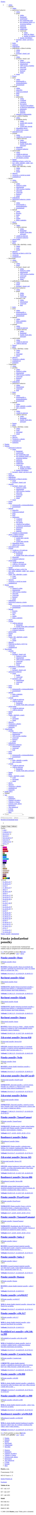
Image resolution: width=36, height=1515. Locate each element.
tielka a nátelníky (21, 220)
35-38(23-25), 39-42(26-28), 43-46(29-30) (17, 1053)
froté (21, 305)
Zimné (18, 171)
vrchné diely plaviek (26, 126)
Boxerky (18, 213)
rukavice (14, 173)
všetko (10, 5)
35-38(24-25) (7, 884)
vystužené (23, 100)
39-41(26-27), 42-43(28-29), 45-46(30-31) (17, 973)
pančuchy (15, 45)
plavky (14, 222)
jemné (18, 52)
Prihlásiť (31, 818)
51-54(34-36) (7, 932)
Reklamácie (12, 805)
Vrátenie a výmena (14, 802)
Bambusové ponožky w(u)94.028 (16, 1414)
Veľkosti (14, 826)
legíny (14, 43)
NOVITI (5, 836)
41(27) (5, 901)
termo (10, 503)
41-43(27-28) (7, 903)
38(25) (5, 889)
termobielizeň (20, 85)
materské (22, 112)
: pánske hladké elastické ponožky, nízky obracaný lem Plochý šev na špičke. (15, 1323)
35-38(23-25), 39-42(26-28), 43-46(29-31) (17, 993)
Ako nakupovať (13, 807)
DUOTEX (6, 834)
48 (21, 952)
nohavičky (19, 90)
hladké (22, 295)
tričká (14, 243)
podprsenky (15, 517)
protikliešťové (16, 177)
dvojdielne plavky (17, 536)
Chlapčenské (8, 1445)
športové (22, 71)
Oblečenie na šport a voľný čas (21, 253)
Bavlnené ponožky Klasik (13, 997)
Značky (4, 826)
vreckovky (15, 255)
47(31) (5, 928)
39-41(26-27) (7, 895)
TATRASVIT (7, 842)
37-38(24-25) (7, 888)
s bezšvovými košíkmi (26, 105)
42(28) (5, 905)
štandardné (23, 17)
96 (25, 952)
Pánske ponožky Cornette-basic (16, 1354)
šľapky (14, 76)
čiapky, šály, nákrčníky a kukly (17, 574)
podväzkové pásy (17, 131)
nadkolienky (16, 46)
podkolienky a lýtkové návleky (17, 479)
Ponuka (7, 1438)
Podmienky (11, 798)
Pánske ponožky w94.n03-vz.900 (16, 1396)
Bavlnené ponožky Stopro (13, 1017)
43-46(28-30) (7, 913)
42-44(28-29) (7, 909)
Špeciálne (7, 1447)
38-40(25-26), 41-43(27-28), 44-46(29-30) (17, 1033)
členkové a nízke (25, 62)
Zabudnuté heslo (13, 819)
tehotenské (23, 27)
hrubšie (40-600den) (26, 38)
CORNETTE (7, 832)
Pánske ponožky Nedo (11, 1057)
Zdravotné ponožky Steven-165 (16, 1157)
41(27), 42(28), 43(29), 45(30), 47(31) (15, 1133)
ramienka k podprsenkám (23, 114)
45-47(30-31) (7, 924)
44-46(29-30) (7, 918)
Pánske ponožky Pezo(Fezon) (15, 1197)
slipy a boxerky (20, 408)
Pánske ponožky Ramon (12, 1277)
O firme (10, 809)
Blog (9, 812)
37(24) (5, 886)
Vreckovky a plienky (18, 359)
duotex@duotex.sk (6, 1479)
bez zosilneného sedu (26, 20)
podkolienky (16, 197)
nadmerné (23, 26)
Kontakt (10, 810)
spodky (18, 218)
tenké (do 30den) (29, 34)
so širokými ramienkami (27, 107)
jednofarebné (24, 64)
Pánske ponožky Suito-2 (12, 1237)
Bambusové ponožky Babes (14, 1137)
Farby (8, 826)
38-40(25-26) (7, 891)
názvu (22, 953)
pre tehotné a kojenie (22, 158)
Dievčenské (8, 1443)
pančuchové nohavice (15, 447)
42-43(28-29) (7, 907)
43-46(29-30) (7, 915)
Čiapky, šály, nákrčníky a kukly (18, 637)
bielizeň (10, 508)
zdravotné (23, 67)
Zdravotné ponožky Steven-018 (16, 1037)
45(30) (5, 920)
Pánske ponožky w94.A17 (13, 1313)
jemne (14, 449)
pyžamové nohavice (22, 149)
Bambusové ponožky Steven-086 (16, 1177)
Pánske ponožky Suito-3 (12, 1257)
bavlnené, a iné (16, 678)
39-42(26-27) (7, 897)
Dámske (7, 1440)
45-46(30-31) (7, 922)
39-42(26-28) (7, 899)
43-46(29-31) (7, 916)
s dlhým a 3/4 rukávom (23, 156)
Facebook (4, 1482)
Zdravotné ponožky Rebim (14, 1095)
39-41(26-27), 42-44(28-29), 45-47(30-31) (17, 1253)
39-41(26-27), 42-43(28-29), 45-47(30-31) (17, 1091)
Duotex (3, 1)
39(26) (5, 893)
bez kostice (23, 104)
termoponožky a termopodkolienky (21, 82)
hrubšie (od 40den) (29, 36)
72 (23, 952)
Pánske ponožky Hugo (12, 957)
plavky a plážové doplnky (16, 534)
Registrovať (4, 819)
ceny (17, 953)
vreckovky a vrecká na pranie (21, 175)
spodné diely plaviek (26, 123)
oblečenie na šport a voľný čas (21, 161)
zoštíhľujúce (23, 29)
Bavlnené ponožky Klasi (12, 977)
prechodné (19, 354)
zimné (22, 72)
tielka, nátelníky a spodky (24, 406)
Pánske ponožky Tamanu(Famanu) (18, 1217)
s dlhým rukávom (21, 343)
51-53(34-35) (7, 930)
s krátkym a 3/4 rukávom (23, 137)
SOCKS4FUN (7, 838)
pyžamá (10, 548)
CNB (4, 830)
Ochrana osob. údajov (15, 803)
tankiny (22, 125)
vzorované (23, 69)
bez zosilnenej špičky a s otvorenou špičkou (27, 23)
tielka (17, 93)
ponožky (11, 484)
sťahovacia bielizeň (22, 92)
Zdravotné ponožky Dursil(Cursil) (17, 1075)
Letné (18, 170)
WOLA (5, 844)
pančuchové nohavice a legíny (21, 199)
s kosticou (23, 102)
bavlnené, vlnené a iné (23, 53)
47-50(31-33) (7, 926)
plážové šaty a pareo (22, 130)
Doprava (11, 797)
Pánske (3, 934)
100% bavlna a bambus (27, 65)
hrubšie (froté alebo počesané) (26, 144)
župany (14, 159)
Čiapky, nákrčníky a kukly (16, 715)
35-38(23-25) (7, 882)
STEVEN (6, 840)
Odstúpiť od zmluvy (14, 800)
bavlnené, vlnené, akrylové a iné (22, 472)
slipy (17, 217)
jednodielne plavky (22, 128)
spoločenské (23, 19)
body (17, 95)
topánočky (15, 362)
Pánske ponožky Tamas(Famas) (16, 1117)
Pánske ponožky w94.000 (13, 1374)
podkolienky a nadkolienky (16, 666)
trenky (18, 215)
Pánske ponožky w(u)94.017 (14, 1295)
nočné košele (16, 239)
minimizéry (23, 109)
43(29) (5, 911)
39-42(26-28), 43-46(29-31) (12, 1291)
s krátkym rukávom (22, 154)
